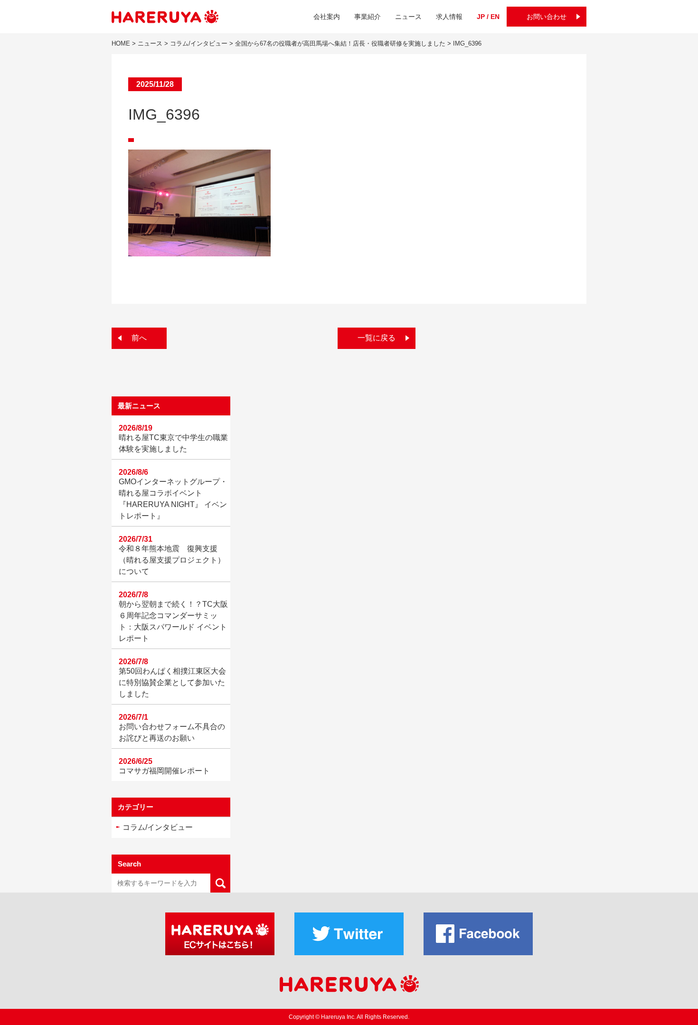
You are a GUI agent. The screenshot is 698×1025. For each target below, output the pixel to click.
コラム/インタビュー (158, 827)
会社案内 (326, 16)
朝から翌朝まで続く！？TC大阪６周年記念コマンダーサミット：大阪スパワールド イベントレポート (173, 621)
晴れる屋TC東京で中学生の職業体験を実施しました (173, 443)
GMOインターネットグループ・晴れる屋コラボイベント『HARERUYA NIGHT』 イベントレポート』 (173, 499)
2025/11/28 (155, 84)
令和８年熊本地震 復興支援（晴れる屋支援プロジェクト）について (172, 560)
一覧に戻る (377, 338)
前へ (139, 338)
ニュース (408, 16)
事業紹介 (367, 16)
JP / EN (488, 16)
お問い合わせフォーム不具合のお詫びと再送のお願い (172, 732)
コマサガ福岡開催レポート (164, 771)
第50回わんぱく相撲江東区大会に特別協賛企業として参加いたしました (172, 682)
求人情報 (449, 16)
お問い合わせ (546, 16)
